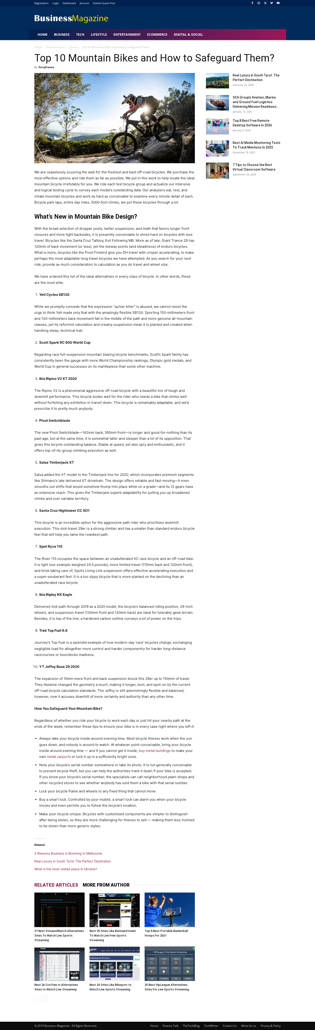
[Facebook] (252, 3)
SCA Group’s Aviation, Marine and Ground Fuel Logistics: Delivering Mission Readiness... (256, 102)
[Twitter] (265, 3)
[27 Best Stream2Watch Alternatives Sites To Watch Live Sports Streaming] (59, 910)
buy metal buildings (155, 750)
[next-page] (45, 998)
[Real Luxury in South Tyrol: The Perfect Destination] (217, 80)
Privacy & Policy (271, 1026)
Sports (73, 47)
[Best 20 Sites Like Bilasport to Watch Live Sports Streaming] (114, 963)
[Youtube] (278, 3)
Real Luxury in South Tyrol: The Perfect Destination (72, 861)
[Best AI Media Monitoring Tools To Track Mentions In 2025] (217, 148)
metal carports (59, 756)
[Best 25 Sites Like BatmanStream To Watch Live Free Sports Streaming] (114, 910)
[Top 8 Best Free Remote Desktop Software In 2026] (217, 126)
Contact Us (230, 1026)
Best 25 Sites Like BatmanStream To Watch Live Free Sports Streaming (112, 935)
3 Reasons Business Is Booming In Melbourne (68, 853)
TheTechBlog (191, 1026)
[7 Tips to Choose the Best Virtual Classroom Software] (217, 171)
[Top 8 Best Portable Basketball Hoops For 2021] (170, 910)
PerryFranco (46, 67)
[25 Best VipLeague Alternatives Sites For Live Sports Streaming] (170, 963)
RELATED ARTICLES (56, 885)
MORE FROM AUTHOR (106, 885)
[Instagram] (259, 3)
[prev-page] (37, 998)
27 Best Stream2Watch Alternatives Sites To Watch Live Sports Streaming (59, 935)
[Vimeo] (271, 3)
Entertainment (56, 47)
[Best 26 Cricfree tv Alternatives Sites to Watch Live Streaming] (59, 963)
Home (38, 47)
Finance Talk (170, 1026)
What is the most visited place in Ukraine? (65, 869)
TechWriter (211, 1026)
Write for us (248, 1026)
